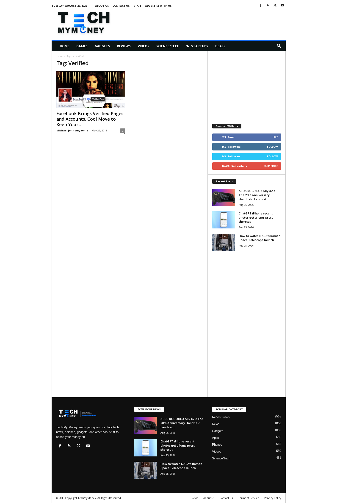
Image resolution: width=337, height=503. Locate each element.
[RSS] (268, 5)
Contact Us (121, 5)
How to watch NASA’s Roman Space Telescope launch (259, 238)
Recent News (221, 417)
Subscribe (271, 166)
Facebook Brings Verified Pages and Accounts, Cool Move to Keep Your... (89, 119)
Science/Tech (167, 46)
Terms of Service (248, 498)
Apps (215, 437)
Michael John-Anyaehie (72, 130)
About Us (102, 5)
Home (64, 46)
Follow (272, 146)
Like (275, 137)
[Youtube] (282, 5)
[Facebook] (261, 5)
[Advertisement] (202, 21)
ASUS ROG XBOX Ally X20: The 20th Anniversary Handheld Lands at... (257, 195)
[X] (275, 5)
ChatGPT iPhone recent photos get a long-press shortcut (256, 217)
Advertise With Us (158, 5)
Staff (137, 5)
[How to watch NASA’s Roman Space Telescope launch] (223, 242)
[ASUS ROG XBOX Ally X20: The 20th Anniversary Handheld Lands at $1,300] (223, 197)
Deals (220, 46)
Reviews (124, 46)
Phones (217, 444)
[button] (279, 46)
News (215, 424)
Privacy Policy (272, 498)
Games (82, 46)
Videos (143, 46)
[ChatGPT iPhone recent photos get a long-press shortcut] (223, 219)
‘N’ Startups (197, 46)
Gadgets (102, 46)
